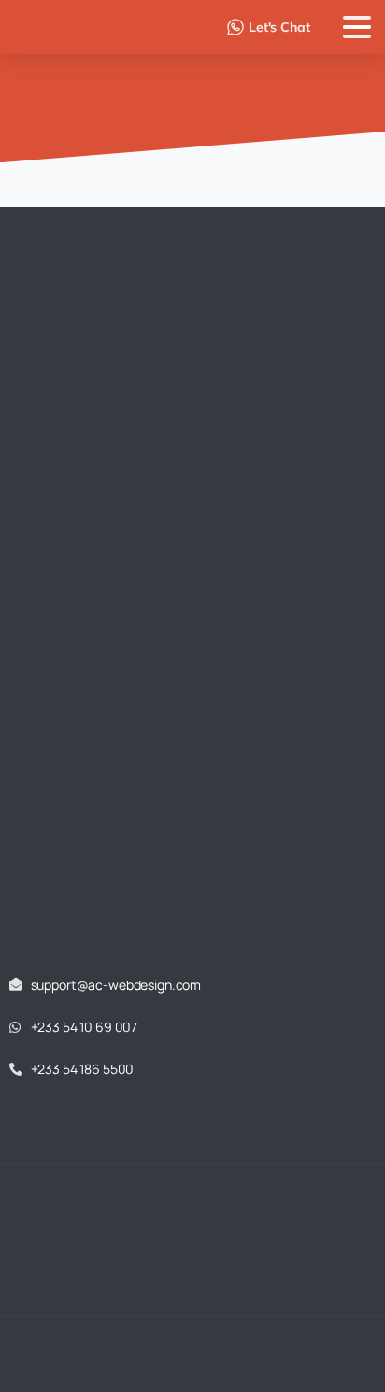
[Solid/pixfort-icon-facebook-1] (173, 1311)
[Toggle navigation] (357, 27)
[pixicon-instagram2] (211, 1311)
